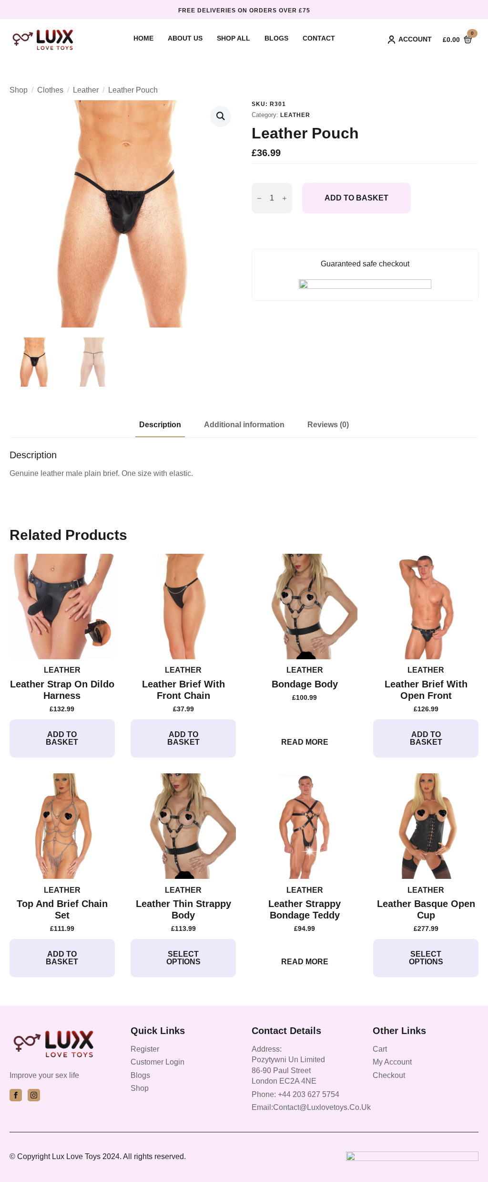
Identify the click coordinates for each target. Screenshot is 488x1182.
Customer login (157, 1062)
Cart (380, 1049)
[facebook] (16, 1095)
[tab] (160, 425)
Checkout (389, 1075)
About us (185, 38)
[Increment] (284, 198)
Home (143, 38)
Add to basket (356, 198)
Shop (19, 90)
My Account (392, 1062)
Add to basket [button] (62, 738)
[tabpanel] (244, 464)
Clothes (50, 90)
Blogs (276, 38)
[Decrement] (259, 198)
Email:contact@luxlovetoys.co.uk (311, 1107)
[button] (221, 116)
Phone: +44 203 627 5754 (295, 1094)
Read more (304, 742)
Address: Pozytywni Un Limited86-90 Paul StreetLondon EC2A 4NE (288, 1065)
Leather (86, 90)
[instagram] (34, 1095)
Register (145, 1049)
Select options (183, 958)
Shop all (233, 38)
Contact (319, 38)
